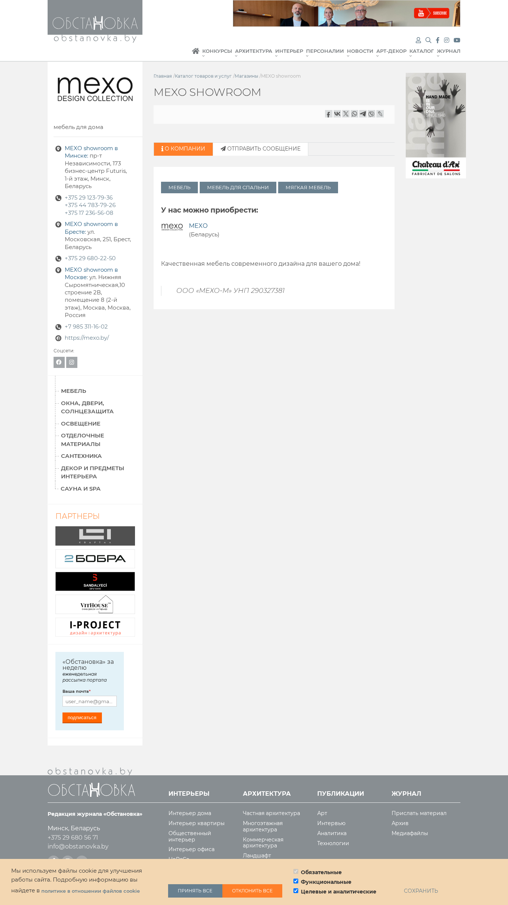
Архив (400, 823)
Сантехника (81, 455)
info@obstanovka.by (78, 846)
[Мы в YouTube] (457, 40)
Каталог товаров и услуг (203, 76)
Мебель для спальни (238, 187)
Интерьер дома (189, 813)
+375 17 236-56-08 (89, 213)
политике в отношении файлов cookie (90, 891)
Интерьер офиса (191, 849)
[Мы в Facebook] (438, 40)
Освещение (80, 423)
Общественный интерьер (189, 836)
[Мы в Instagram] (447, 40)
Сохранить (421, 891)
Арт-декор (391, 51)
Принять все (195, 890)
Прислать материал (419, 813)
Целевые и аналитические (338, 891)
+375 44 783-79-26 (90, 205)
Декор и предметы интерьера (92, 472)
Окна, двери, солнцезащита (87, 407)
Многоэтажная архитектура (263, 826)
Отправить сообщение (263, 148)
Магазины (246, 76)
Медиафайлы (410, 833)
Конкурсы (217, 51)
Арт (322, 813)
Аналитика (332, 833)
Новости (360, 51)
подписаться (82, 717)
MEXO (198, 225)
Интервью (331, 823)
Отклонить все (252, 890)
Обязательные (321, 872)
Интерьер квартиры (196, 823)
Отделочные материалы (82, 439)
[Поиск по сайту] (429, 40)
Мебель (179, 187)
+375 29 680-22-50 (90, 258)
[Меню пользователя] (418, 40)
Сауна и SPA (80, 488)
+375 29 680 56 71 (73, 837)
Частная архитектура (271, 813)
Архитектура (253, 51)
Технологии (333, 843)
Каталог (421, 51)
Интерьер (289, 51)
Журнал (448, 51)
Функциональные (326, 882)
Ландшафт (257, 856)
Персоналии (325, 51)
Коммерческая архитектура (263, 843)
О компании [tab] (184, 148)
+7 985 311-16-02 (86, 326)
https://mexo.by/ (87, 337)
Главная (195, 55)
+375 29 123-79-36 (89, 197)
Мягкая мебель (308, 187)
